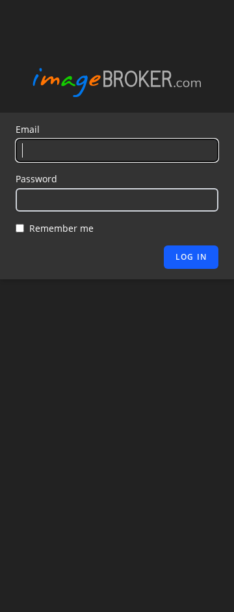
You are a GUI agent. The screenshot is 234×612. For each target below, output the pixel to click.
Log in (191, 256)
